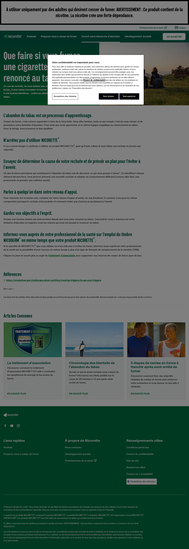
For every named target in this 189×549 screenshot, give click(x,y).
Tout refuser (108, 96)
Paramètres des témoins (65, 96)
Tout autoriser (129, 96)
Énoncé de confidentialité (94, 80)
